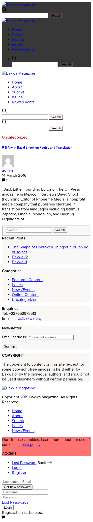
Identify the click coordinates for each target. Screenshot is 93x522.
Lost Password (24, 462)
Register (19, 472)
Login (17, 467)
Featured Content (27, 279)
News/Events (23, 49)
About (17, 34)
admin (7, 170)
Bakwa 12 (20, 257)
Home (17, 29)
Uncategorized (15, 137)
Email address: (15, 337)
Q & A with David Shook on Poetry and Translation (37, 147)
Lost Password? (15, 502)
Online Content (25, 294)
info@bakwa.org (27, 318)
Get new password (17, 487)
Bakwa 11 (19, 262)
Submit (18, 39)
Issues (17, 44)
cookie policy (28, 444)
